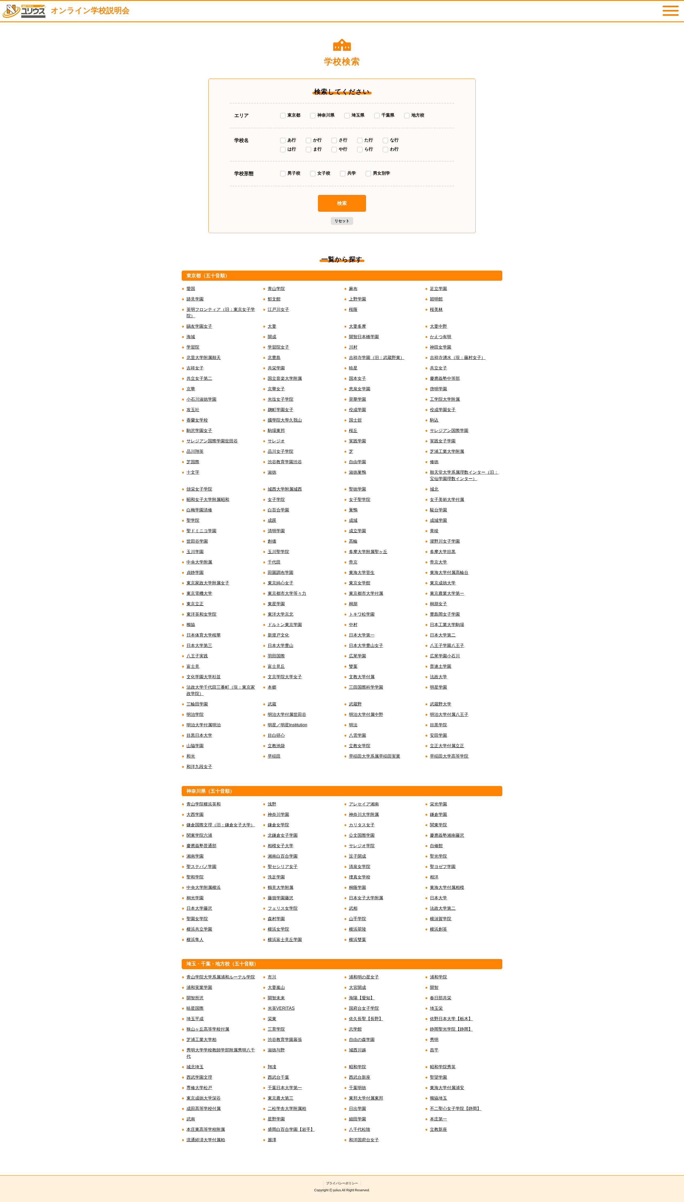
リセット (342, 221)
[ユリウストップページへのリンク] (24, 11)
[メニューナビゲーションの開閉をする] (670, 10)
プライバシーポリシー (342, 1183)
